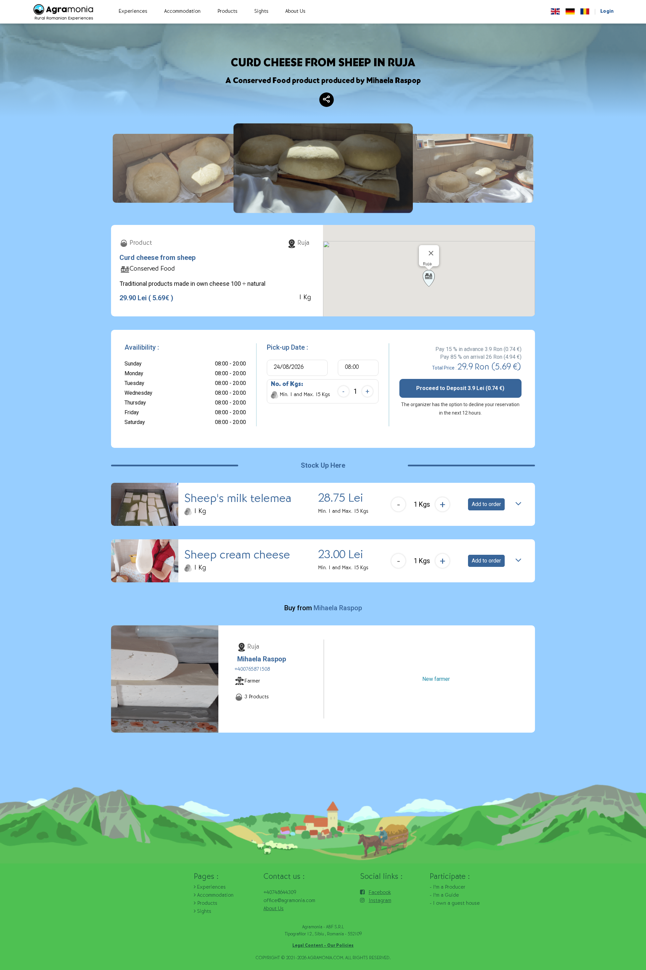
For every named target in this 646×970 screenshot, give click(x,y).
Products (206, 903)
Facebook (380, 893)
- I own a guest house (455, 903)
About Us (273, 909)
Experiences (211, 887)
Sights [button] (261, 11)
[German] (570, 11)
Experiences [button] (133, 11)
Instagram (380, 901)
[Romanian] (584, 11)
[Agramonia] (63, 12)
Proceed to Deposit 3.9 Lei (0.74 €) (460, 388)
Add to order (486, 504)
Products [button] (227, 11)
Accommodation (215, 895)
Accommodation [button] (182, 11)
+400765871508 (252, 669)
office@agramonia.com (289, 901)
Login (607, 11)
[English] (555, 11)
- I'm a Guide (444, 895)
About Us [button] (295, 11)
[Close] (431, 253)
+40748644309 (279, 893)
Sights (203, 912)
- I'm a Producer (447, 887)
